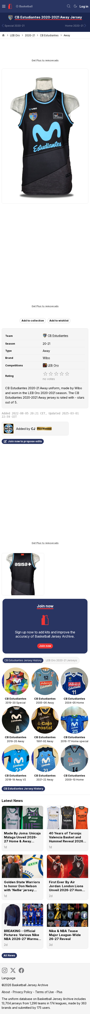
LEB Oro (15, 35)
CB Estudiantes (49, 35)
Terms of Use (44, 992)
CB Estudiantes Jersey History (23, 788)
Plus (59, 992)
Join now (45, 645)
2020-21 (30, 35)
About (6, 992)
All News (9, 955)
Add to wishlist (58, 320)
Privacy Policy (22, 992)
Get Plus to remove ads (45, 60)
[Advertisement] (45, 50)
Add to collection (33, 320)
